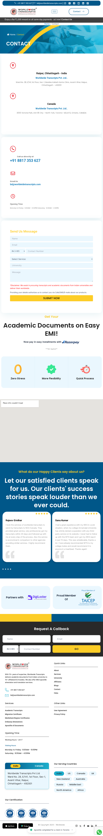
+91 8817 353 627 (25, 160)
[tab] (15, 766)
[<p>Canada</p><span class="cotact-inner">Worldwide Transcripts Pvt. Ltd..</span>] (13, 96)
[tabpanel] (27, 779)
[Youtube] (79, 3)
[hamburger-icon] (54, 11)
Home (12, 34)
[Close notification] (72, 829)
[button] (3, 569)
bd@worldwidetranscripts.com (25, 184)
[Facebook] (74, 3)
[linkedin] (92, 826)
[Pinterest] (88, 3)
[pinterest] (96, 826)
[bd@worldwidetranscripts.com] (13, 173)
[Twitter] (70, 3)
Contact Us (56, 19)
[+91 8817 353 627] (13, 148)
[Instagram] (65, 3)
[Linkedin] (83, 3)
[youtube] (88, 826)
